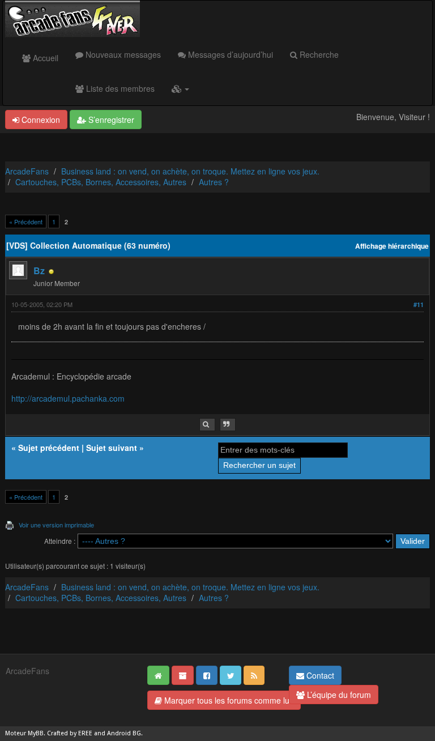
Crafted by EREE (69, 733)
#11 (418, 304)
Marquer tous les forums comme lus (227, 700)
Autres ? (214, 182)
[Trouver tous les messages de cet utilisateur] (207, 424)
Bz (39, 270)
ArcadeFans (27, 171)
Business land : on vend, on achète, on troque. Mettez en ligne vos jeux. (190, 171)
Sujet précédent (48, 447)
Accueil (44, 57)
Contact (319, 675)
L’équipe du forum (338, 694)
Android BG (124, 733)
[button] (180, 88)
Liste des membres (119, 88)
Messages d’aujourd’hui (229, 54)
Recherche (318, 54)
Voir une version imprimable (56, 524)
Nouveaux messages (122, 54)
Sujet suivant (111, 447)
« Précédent (25, 221)
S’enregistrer (110, 119)
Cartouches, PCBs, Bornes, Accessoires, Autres (100, 182)
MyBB (36, 733)
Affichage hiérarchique (392, 246)
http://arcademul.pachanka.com (68, 398)
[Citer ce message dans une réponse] (228, 424)
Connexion (39, 119)
